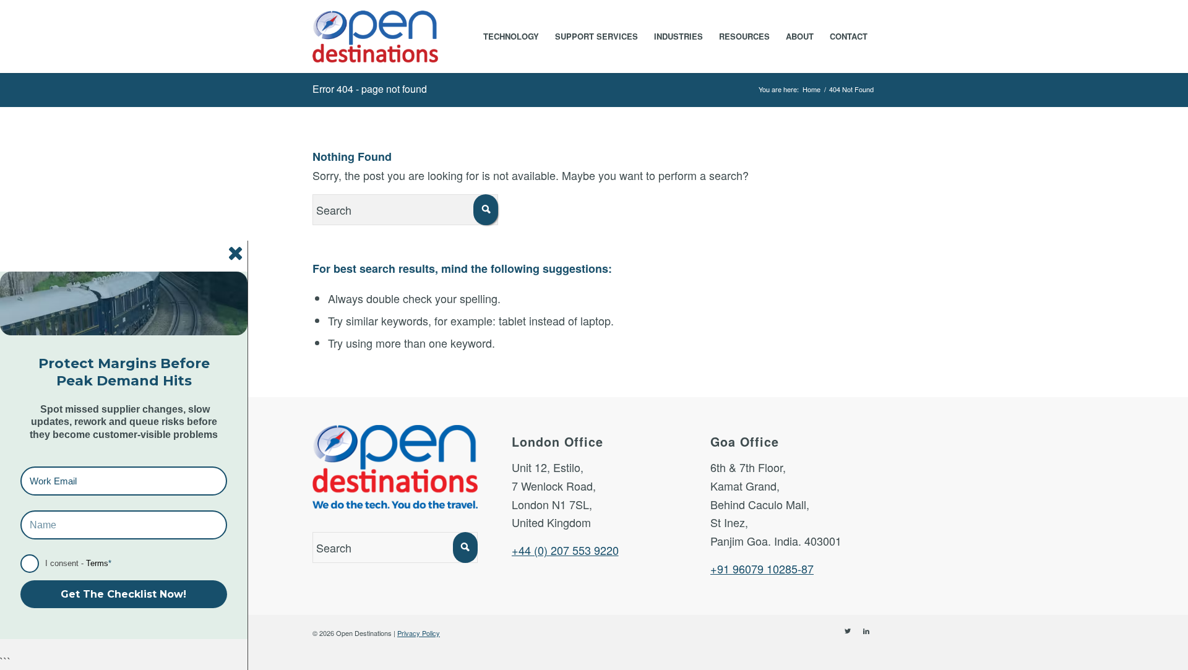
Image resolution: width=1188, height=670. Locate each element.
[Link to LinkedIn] (866, 630)
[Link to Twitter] (847, 630)
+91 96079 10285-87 (762, 568)
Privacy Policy (418, 633)
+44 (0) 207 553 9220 (565, 550)
